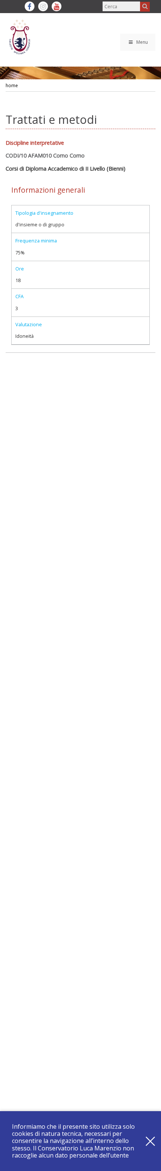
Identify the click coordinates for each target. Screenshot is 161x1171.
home (12, 85)
